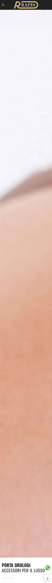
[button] (3, 5)
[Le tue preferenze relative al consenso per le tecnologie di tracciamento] (47, 578)
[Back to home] (26, 5)
